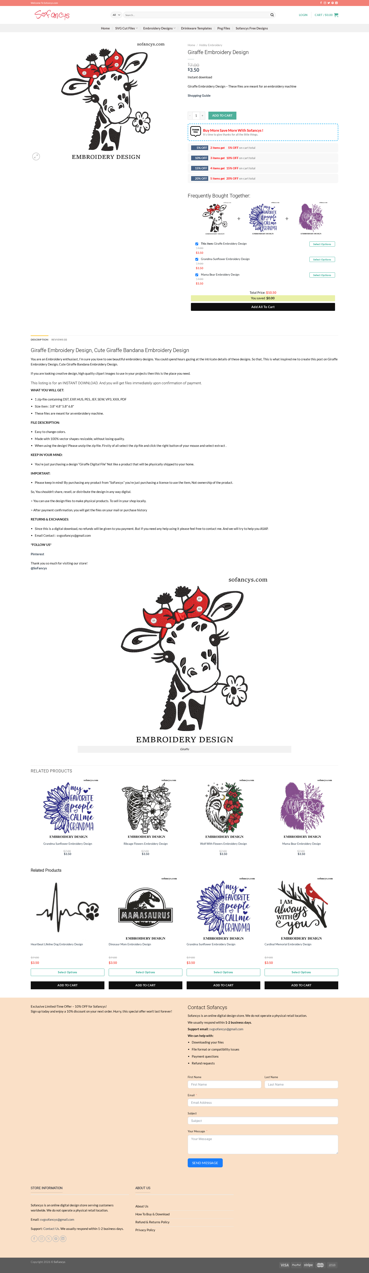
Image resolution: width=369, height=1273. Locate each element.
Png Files (223, 28)
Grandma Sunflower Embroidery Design (225, 259)
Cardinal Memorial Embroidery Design (288, 944)
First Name (194, 1077)
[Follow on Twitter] (329, 3)
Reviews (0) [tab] (59, 339)
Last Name (271, 1077)
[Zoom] (36, 156)
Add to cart (222, 115)
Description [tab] (39, 339)
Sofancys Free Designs (252, 28)
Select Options (322, 244)
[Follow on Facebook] (321, 3)
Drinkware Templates (196, 28)
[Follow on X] (48, 1238)
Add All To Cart (263, 307)
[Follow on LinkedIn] (336, 3)
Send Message (205, 1163)
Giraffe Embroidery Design (224, 243)
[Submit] (272, 15)
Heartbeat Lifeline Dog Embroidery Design (57, 944)
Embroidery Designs (158, 28)
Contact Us (51, 1229)
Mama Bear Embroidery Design (220, 274)
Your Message (196, 1131)
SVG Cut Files (125, 28)
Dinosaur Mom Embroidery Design (130, 944)
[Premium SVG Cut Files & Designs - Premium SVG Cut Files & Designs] (67, 15)
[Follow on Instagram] (325, 3)
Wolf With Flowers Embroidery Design (223, 843)
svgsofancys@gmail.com (226, 1029)
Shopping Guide (199, 95)
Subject (192, 1113)
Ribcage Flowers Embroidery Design (146, 843)
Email (191, 1095)
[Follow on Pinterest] (332, 3)
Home (105, 28)
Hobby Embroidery (210, 45)
